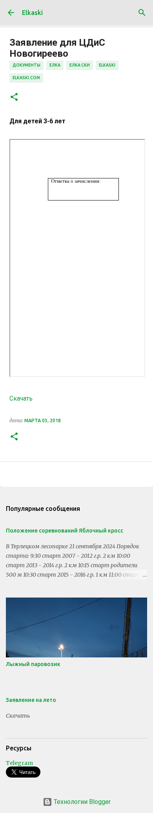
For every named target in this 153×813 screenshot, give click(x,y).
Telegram (19, 763)
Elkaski (32, 12)
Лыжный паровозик (33, 664)
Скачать (21, 398)
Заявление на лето (31, 700)
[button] (14, 97)
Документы (26, 65)
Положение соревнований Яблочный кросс (64, 530)
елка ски (79, 65)
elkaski (107, 65)
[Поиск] (142, 12)
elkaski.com (26, 77)
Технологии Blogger (81, 802)
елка (54, 65)
